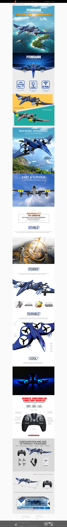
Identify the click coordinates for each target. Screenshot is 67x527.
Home (18, 1)
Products (22, 1)
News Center (23, 522)
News (25, 1)
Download (32, 1)
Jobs (26, 522)
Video (28, 1)
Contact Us (20, 522)
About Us (36, 1)
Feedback (28, 522)
